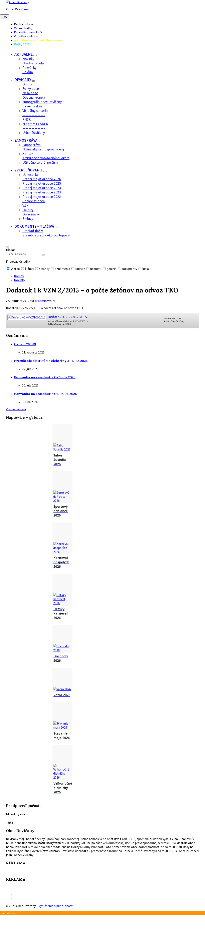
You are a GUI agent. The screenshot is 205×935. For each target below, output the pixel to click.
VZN (52, 301)
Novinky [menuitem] (28, 59)
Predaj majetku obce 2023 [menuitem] (41, 192)
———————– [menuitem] (33, 115)
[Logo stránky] (17, 2)
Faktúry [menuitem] (27, 210)
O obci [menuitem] (27, 84)
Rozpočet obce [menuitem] (33, 201)
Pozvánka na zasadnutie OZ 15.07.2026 (44, 377)
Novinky (19, 280)
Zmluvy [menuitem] (27, 218)
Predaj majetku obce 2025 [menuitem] (41, 183)
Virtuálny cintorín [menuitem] (26, 36)
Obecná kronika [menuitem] (33, 97)
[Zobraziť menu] (35, 55)
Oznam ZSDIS (25, 344)
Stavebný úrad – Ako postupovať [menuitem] (46, 235)
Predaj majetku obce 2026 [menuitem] (41, 179)
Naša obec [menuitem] (30, 93)
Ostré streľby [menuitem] (23, 28)
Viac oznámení (16, 409)
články (29, 269)
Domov (19, 276)
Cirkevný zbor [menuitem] (32, 106)
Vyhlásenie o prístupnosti (56, 906)
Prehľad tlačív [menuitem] (32, 231)
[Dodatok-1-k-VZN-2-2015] (26, 316)
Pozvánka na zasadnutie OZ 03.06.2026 (45, 394)
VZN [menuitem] (25, 205)
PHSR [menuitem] (26, 119)
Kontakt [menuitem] (28, 153)
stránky (44, 269)
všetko (15, 269)
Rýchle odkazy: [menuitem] (24, 24)
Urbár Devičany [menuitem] (33, 132)
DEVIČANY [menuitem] (22, 79)
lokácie (80, 269)
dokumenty (129, 269)
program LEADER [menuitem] (35, 124)
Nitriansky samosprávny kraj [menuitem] (43, 149)
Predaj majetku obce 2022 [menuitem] (41, 196)
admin (42, 301)
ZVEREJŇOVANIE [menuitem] (28, 170)
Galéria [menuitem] (27, 72)
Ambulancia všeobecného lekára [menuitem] (37, 40)
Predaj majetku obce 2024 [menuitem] (41, 188)
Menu (4, 16)
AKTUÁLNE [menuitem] (23, 54)
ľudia (145, 269)
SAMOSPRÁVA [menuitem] (25, 140)
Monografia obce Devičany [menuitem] (42, 102)
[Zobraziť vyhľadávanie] (7, 246)
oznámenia (62, 269)
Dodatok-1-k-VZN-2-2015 (67, 316)
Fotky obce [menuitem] (30, 88)
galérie (111, 269)
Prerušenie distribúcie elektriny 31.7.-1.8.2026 (51, 361)
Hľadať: (10, 250)
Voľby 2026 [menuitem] (21, 44)
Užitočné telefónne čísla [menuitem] (40, 162)
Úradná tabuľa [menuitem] (33, 63)
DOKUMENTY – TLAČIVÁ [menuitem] (34, 226)
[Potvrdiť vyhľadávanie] (43, 254)
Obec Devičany (17, 9)
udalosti (96, 269)
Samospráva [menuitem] (31, 145)
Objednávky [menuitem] (31, 214)
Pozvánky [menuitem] (29, 67)
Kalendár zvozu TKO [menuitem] (28, 32)
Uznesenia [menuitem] (30, 174)
